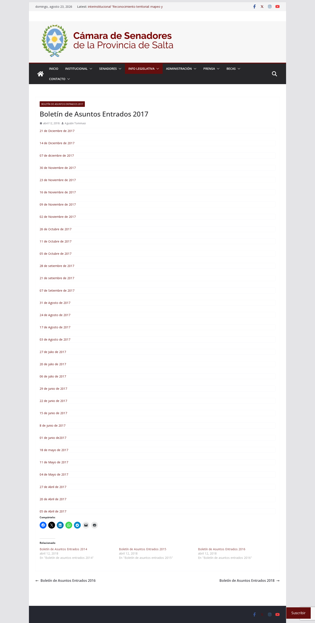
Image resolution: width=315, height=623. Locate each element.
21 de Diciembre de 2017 (57, 131)
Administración (179, 69)
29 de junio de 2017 (53, 389)
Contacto (57, 79)
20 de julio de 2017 (53, 364)
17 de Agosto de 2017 (55, 327)
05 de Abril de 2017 (53, 511)
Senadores (108, 69)
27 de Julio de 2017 (53, 352)
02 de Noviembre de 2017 (58, 217)
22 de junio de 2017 (53, 401)
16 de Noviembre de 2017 (58, 192)
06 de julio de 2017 (53, 376)
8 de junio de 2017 (52, 425)
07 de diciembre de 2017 (57, 155)
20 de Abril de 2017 (53, 499)
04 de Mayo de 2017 (54, 474)
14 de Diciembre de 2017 (57, 143)
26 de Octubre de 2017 (55, 229)
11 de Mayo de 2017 (54, 462)
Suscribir (298, 613)
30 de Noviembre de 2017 (58, 168)
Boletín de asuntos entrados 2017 (62, 104)
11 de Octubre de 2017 (55, 241)
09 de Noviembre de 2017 (58, 204)
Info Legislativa (141, 69)
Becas (231, 69)
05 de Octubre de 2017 (55, 254)
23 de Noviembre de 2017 (58, 180)
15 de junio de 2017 (53, 413)
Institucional (76, 69)
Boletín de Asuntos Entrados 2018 (246, 580)
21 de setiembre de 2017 (57, 278)
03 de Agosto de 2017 (55, 339)
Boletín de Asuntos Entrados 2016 (68, 580)
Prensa (209, 69)
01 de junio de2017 (53, 438)
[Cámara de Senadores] (40, 74)
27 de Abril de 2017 (53, 487)
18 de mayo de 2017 (54, 450)
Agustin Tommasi (75, 123)
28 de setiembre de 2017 (57, 266)
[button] (90, 69)
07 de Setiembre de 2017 (57, 290)
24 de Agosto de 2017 (55, 315)
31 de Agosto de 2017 (55, 303)
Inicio (53, 69)
